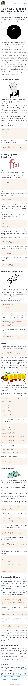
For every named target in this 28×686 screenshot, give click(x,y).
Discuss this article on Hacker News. (10, 679)
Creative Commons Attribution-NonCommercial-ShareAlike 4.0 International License (14, 675)
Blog (14, 3)
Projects (19, 3)
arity (2, 142)
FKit (24, 16)
